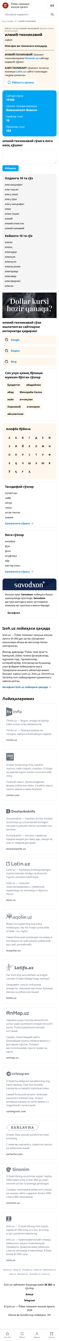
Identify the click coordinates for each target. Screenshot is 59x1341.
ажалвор (10, 541)
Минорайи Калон (31, 392)
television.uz (49, 1269)
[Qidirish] (52, 14)
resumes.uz (35, 1273)
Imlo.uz (36, 673)
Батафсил (14, 612)
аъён (10, 399)
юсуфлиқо (11, 555)
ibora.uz (7, 1269)
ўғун (7, 546)
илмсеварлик (12, 281)
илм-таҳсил (11, 189)
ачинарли (33, 406)
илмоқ (8, 247)
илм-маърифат (14, 184)
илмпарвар (11, 271)
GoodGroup (27, 1315)
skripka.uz (27, 1269)
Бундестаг (13, 385)
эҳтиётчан (11, 493)
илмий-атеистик (14, 223)
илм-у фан (11, 199)
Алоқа (29, 1294)
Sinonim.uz (32, 58)
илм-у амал (11, 194)
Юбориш (10, 168)
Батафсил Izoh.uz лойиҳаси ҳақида (25, 687)
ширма (9, 517)
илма (8, 209)
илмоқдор (11, 252)
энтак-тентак (12, 512)
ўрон (8, 551)
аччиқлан (26, 399)
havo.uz (46, 1273)
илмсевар (10, 276)
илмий (9, 218)
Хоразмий (14, 406)
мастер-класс (13, 565)
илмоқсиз (10, 261)
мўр (7, 560)
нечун (8, 502)
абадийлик (33, 385)
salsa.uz (17, 1269)
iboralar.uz (22, 1273)
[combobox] (29, 14)
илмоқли (10, 256)
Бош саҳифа (7, 21)
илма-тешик (12, 213)
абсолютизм (15, 414)
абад (10, 392)
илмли (8, 242)
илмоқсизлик (12, 266)
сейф (8, 498)
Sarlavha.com (10, 677)
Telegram (29, 1300)
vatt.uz (12, 1273)
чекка (8, 507)
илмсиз (9, 286)
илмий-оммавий (14, 228)
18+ (49, 1315)
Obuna (12, 1315)
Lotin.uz (21, 71)
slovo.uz (38, 1269)
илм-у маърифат (14, 204)
